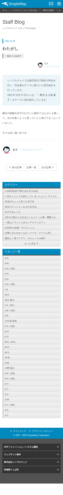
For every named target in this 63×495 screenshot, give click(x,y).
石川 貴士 (10, 300)
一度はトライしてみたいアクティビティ (25, 222)
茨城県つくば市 (11, 469)
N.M (7, 363)
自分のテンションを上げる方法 (21, 206)
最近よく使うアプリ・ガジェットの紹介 (25, 238)
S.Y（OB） (10, 405)
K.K (6, 315)
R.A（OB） (10, 378)
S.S (6, 410)
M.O (7, 347)
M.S (7, 352)
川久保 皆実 (11, 321)
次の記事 (46, 167)
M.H (7, 294)
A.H (7, 273)
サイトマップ (19, 431)
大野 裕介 (10, 368)
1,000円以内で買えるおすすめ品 (21, 191)
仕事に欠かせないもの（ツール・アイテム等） (28, 233)
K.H (7, 331)
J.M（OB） (10, 310)
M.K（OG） (11, 342)
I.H (6, 289)
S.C (7, 394)
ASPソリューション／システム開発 (21, 447)
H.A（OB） (10, 284)
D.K (7, 279)
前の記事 (16, 167)
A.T (6, 415)
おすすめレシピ (13, 212)
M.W (7, 357)
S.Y (6, 389)
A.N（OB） (10, 268)
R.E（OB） (10, 373)
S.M (7, 399)
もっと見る (30, 243)
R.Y (7, 384)
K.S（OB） (10, 326)
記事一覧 (31, 167)
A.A (6, 258)
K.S (6, 336)
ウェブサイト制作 (12, 454)
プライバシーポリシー (42, 431)
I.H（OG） (10, 305)
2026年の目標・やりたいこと (20, 227)
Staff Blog (13, 22)
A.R (7, 263)
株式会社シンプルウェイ (15, 462)
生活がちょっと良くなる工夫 (19, 201)
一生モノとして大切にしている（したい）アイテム (31, 196)
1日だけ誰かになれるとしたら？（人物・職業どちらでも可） (33, 217)
